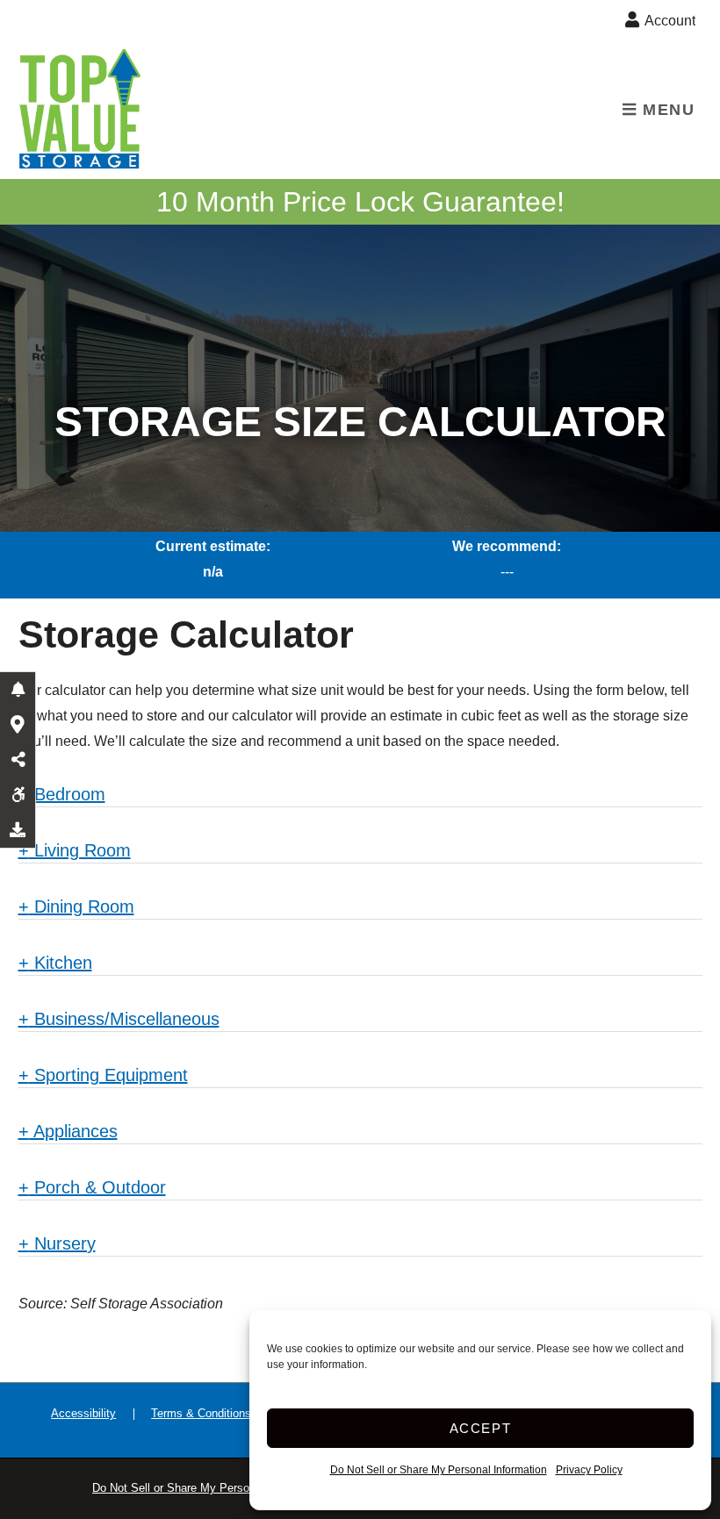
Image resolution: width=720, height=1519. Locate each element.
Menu (666, 109)
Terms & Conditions (201, 1413)
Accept (481, 1428)
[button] (17, 689)
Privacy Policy (589, 1470)
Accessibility (83, 1413)
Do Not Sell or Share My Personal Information (438, 1470)
